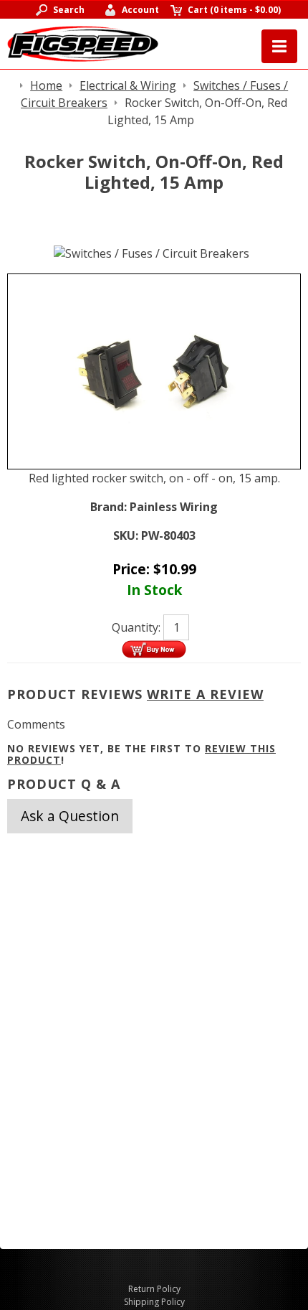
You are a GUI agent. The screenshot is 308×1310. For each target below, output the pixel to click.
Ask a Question (70, 815)
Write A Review (205, 694)
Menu (279, 46)
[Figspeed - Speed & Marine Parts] (82, 42)
